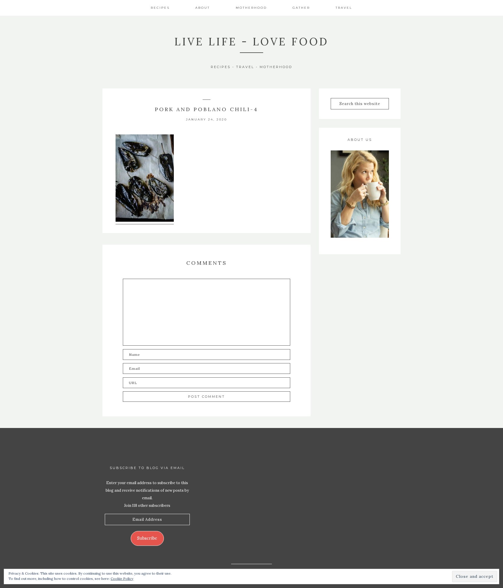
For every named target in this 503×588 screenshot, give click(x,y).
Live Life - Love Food (251, 41)
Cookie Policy (122, 578)
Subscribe (147, 538)
